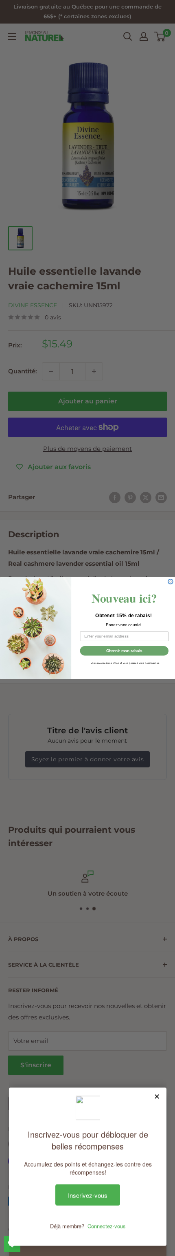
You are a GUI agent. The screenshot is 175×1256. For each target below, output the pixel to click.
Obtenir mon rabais (124, 650)
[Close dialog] (170, 581)
